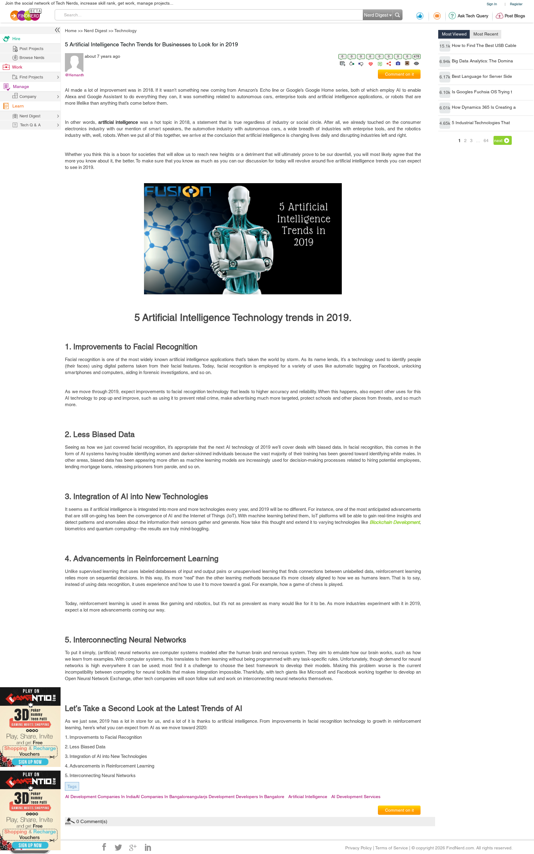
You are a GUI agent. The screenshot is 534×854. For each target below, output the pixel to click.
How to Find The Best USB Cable (484, 45)
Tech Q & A (30, 125)
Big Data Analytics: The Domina (482, 60)
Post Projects (31, 48)
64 (486, 140)
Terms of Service (391, 847)
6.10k (444, 92)
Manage (21, 86)
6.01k (444, 107)
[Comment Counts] (379, 63)
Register (516, 4)
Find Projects (31, 77)
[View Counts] (416, 63)
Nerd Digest (95, 30)
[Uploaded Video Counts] (407, 63)
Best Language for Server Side (482, 76)
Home (71, 30)
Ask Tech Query (473, 15)
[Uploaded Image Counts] (397, 63)
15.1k (444, 46)
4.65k (444, 123)
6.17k (444, 76)
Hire (16, 38)
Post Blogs (515, 15)
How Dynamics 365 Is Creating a (484, 107)
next (498, 140)
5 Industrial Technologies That (481, 122)
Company (27, 96)
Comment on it (399, 74)
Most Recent (485, 34)
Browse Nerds (31, 57)
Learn (18, 105)
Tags (72, 786)
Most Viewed (454, 34)
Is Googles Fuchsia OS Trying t (482, 91)
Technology (125, 30)
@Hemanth (74, 75)
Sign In (492, 4)
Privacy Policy (358, 847)
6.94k (444, 61)
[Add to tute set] (342, 63)
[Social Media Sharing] (388, 63)
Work (17, 67)
